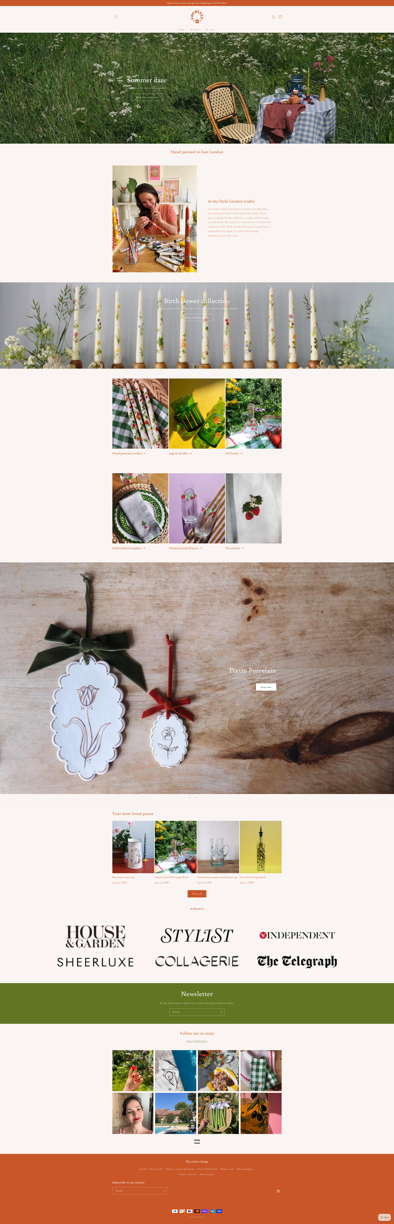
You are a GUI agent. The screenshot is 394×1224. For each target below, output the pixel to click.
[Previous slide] (190, 797)
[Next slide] (203, 797)
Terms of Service (188, 1174)
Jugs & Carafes (178, 453)
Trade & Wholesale (207, 1169)
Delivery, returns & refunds (180, 1169)
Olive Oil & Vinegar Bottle (253, 877)
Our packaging (244, 1169)
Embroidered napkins (127, 548)
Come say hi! (156, 1169)
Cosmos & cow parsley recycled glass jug (217, 877)
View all (197, 893)
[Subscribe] (221, 1012)
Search (142, 1169)
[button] (115, 16)
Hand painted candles (127, 453)
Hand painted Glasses (184, 548)
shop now (266, 687)
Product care (227, 1169)
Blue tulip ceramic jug (123, 877)
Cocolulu (200, 1217)
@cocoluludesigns (197, 1041)
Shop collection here (197, 317)
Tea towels (233, 548)
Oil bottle (232, 453)
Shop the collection (147, 97)
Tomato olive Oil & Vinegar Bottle (172, 877)
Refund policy (207, 1174)
